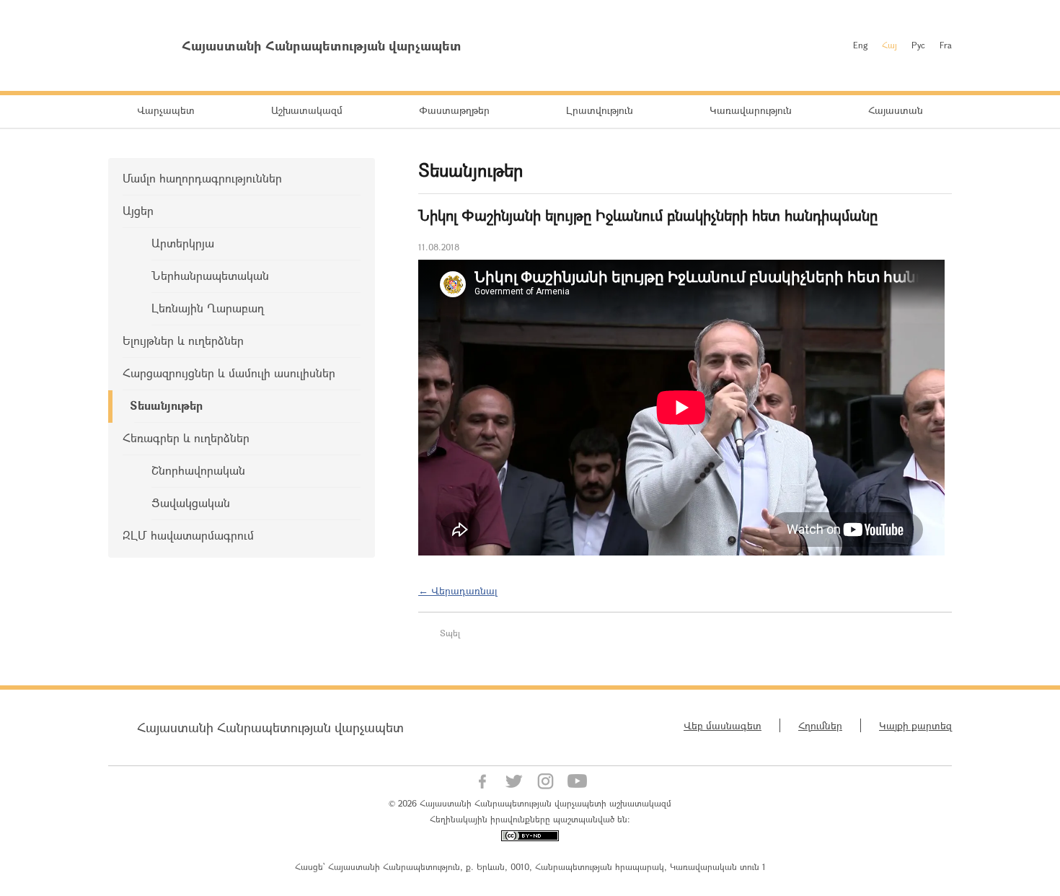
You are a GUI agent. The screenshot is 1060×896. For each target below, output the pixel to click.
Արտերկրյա (182, 242)
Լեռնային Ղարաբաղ (207, 307)
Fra (946, 44)
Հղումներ (820, 725)
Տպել (450, 632)
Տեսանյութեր (166, 405)
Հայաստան (895, 110)
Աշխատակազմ (307, 110)
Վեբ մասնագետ (722, 725)
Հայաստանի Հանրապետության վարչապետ (270, 727)
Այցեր (138, 210)
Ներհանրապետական (210, 275)
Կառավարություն (751, 110)
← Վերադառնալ (458, 590)
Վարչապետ (166, 110)
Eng (860, 44)
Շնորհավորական (198, 470)
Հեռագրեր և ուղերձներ (186, 437)
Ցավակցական (190, 502)
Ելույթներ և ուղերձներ (183, 340)
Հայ (889, 44)
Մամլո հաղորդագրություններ (202, 177)
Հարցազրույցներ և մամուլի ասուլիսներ (229, 372)
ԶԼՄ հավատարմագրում (188, 535)
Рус (918, 44)
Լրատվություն (599, 110)
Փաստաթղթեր (454, 110)
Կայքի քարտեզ (915, 725)
